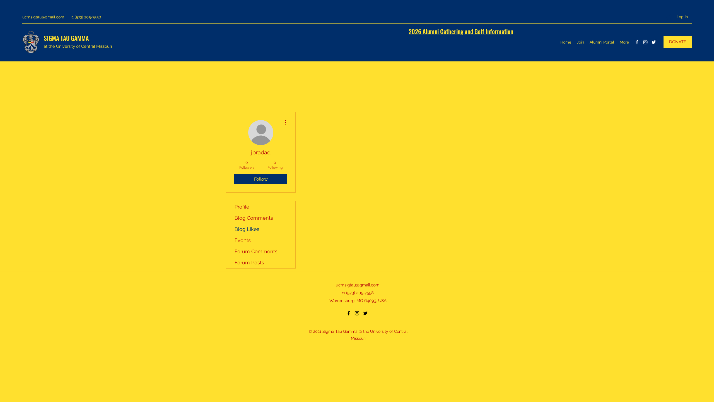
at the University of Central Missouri (78, 46)
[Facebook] (637, 42)
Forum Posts (249, 262)
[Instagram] (645, 42)
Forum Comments (256, 251)
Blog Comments (254, 218)
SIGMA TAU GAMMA (66, 38)
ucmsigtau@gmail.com (43, 17)
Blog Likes (247, 229)
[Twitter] (654, 42)
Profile (242, 207)
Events (243, 240)
